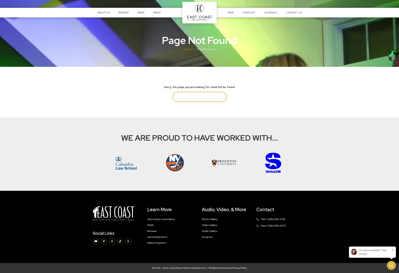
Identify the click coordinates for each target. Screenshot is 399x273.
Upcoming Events (157, 237)
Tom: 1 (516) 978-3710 (273, 219)
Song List (249, 12)
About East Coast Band (161, 219)
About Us (103, 12)
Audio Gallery (209, 231)
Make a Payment (156, 243)
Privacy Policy (239, 268)
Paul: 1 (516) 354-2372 (273, 225)
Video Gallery (209, 225)
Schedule (270, 12)
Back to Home (199, 96)
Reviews (123, 12)
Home (187, 49)
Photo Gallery (209, 219)
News (141, 12)
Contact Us (294, 12)
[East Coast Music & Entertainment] (199, 12)
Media (157, 12)
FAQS (231, 12)
